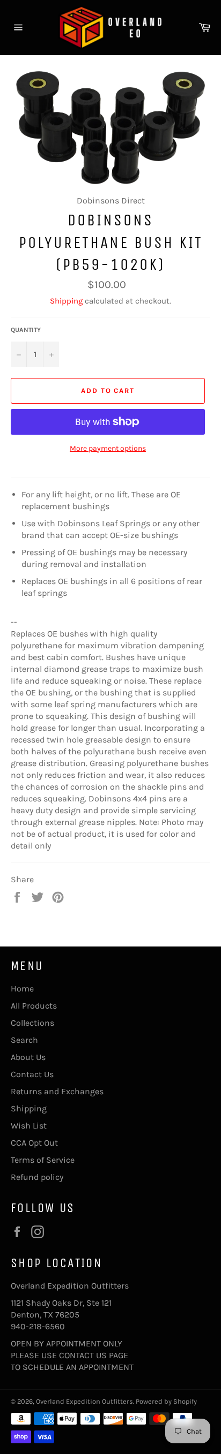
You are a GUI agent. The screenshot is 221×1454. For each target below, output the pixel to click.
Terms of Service (43, 1160)
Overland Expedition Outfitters (84, 1401)
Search (24, 1040)
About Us (28, 1057)
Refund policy (37, 1177)
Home (22, 988)
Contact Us (32, 1074)
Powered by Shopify (166, 1401)
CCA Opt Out (34, 1143)
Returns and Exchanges (57, 1091)
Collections (32, 1023)
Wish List (29, 1125)
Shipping (66, 301)
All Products (34, 1006)
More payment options (108, 448)
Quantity (26, 330)
